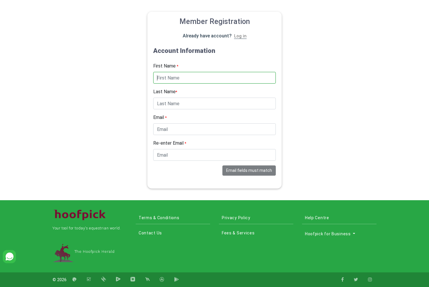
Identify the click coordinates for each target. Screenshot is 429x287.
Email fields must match (249, 170)
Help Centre (317, 217)
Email (160, 117)
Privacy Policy (236, 217)
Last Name (165, 91)
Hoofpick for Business (328, 233)
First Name (165, 66)
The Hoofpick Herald (94, 251)
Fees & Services (238, 233)
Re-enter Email (169, 143)
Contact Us (150, 233)
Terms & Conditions (159, 217)
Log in (240, 36)
